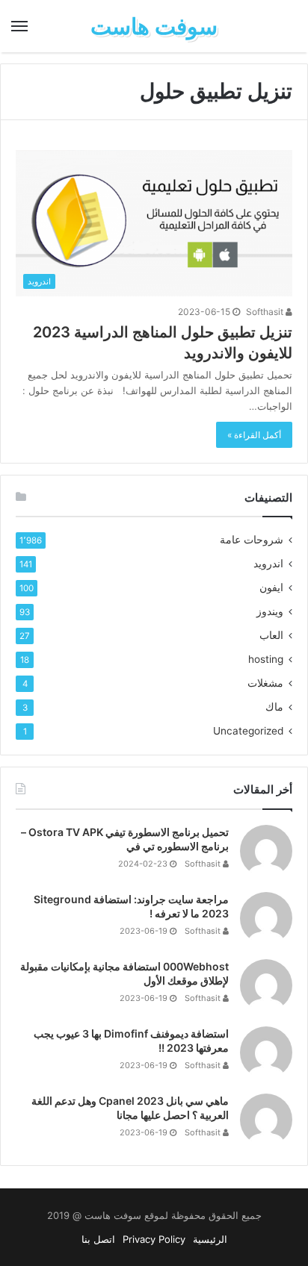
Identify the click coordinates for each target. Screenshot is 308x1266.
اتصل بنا (98, 1239)
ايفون (271, 587)
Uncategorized (248, 731)
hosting (265, 659)
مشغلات (265, 683)
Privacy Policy (154, 1239)
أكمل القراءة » (254, 434)
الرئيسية (210, 1239)
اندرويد (268, 564)
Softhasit (266, 311)
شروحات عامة (251, 540)
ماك (274, 707)
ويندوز (269, 611)
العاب (271, 635)
